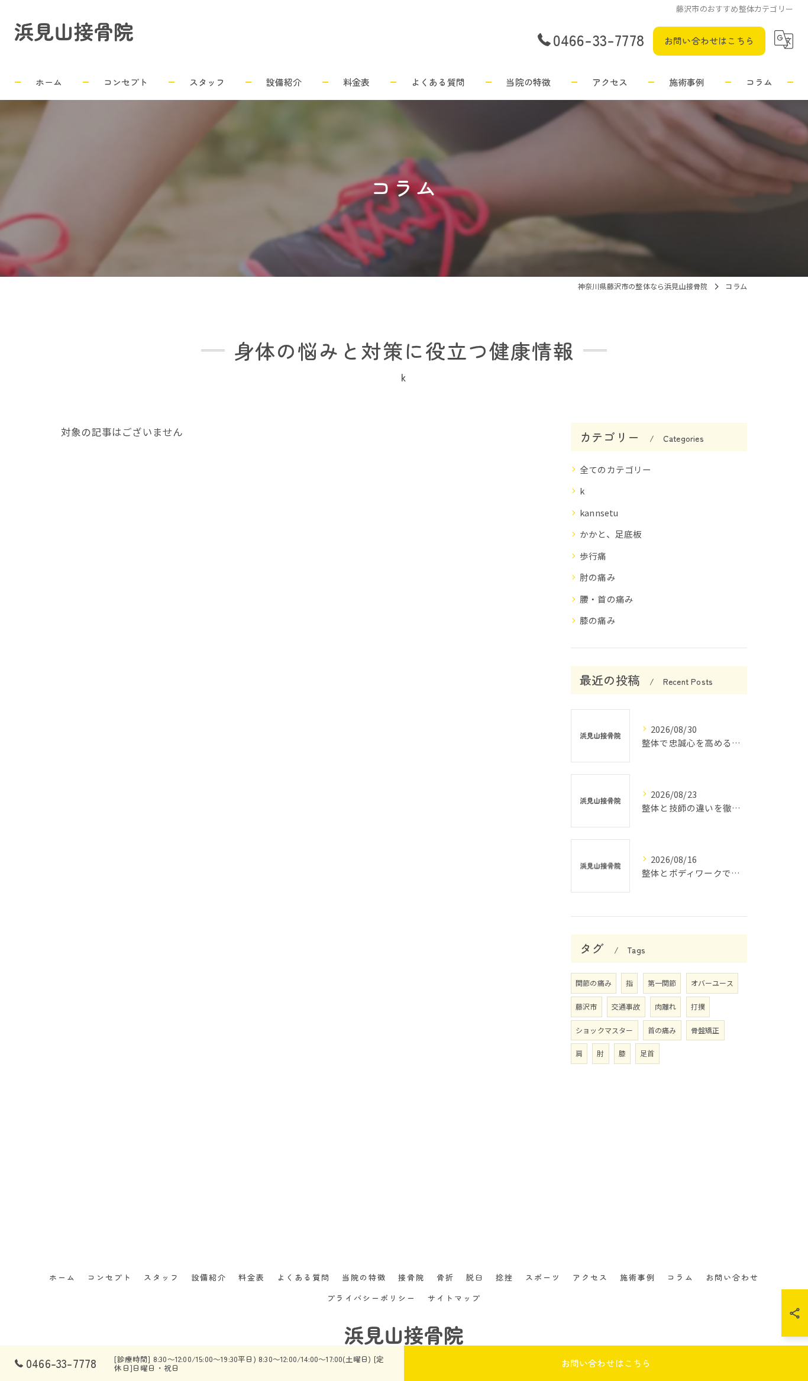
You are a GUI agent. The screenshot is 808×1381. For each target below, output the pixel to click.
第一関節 (662, 983)
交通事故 (626, 1006)
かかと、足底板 (611, 534)
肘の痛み (598, 577)
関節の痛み (594, 983)
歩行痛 (593, 555)
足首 (647, 1053)
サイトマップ (454, 1298)
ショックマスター (605, 1030)
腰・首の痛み (607, 599)
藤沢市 (586, 1006)
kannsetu (599, 512)
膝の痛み (598, 620)
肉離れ (666, 1006)
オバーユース (712, 983)
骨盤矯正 (705, 1030)
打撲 (698, 1006)
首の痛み (662, 1030)
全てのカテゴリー (616, 469)
